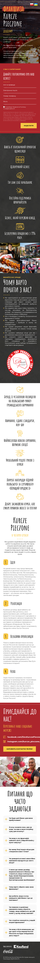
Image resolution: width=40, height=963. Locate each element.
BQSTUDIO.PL (15, 959)
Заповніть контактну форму (20, 749)
